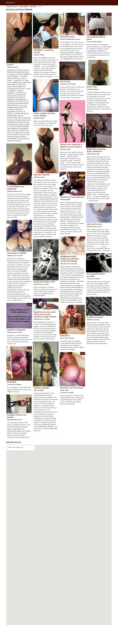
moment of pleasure (16, 330)
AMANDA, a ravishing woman (43, 51)
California (33, 6)
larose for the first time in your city (72, 389)
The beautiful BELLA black (96, 38)
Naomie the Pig (67, 37)
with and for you (94, 224)
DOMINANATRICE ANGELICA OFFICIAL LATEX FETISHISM (69, 258)
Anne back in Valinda (16, 253)
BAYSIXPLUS (10, 3)
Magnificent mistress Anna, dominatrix (96, 150)
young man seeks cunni (44, 282)
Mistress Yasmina (42, 175)
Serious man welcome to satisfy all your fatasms (71, 145)
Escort (10, 64)
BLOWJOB (11, 382)
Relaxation (65, 335)
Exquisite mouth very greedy (16, 416)
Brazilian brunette (95, 317)
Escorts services (11, 6)
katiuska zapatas (41, 388)
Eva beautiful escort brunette (96, 275)
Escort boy (65, 81)
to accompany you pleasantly (15, 187)
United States (23, 6)
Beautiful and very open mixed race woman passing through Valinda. (45, 314)
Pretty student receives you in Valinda (44, 114)
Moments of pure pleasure (72, 197)
